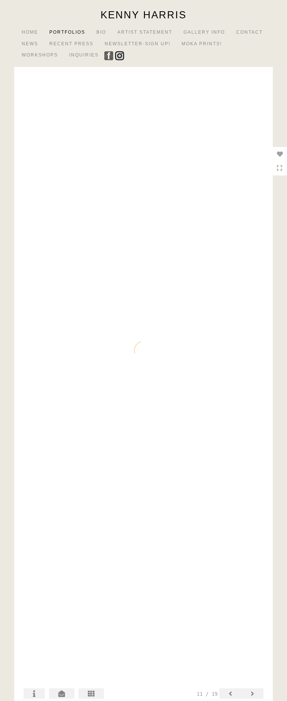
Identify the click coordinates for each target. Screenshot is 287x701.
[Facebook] (109, 55)
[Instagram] (120, 55)
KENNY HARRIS (143, 15)
